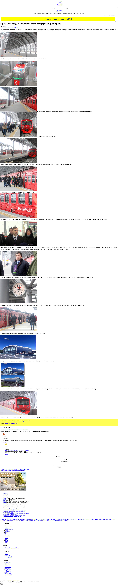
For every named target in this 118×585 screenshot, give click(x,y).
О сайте (60, 2)
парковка (15, 520)
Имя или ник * (65, 459)
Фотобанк (6, 541)
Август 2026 (8, 562)
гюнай (95, 519)
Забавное (6, 530)
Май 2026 (7, 565)
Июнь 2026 (7, 564)
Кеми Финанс (7, 531)
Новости (16, 27)
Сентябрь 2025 (8, 574)
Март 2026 (7, 568)
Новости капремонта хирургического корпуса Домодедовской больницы (14, 515)
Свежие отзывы (5, 493)
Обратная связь (60, 3)
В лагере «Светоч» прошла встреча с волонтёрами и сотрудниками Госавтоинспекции (16, 513)
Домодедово (13, 27)
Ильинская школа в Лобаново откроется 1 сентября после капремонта (14, 511)
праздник (31, 520)
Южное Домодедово (56, 519)
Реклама (6, 538)
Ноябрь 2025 (8, 572)
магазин (1, 520)
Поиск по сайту (52, 8)
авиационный (62, 519)
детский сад (101, 519)
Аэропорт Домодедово (7, 27)
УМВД (51, 519)
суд (48, 520)
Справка (6, 540)
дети (98, 519)
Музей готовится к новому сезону (8, 517)
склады (44, 520)
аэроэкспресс (7, 429)
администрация (72, 519)
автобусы (67, 519)
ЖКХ (15, 519)
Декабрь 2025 (8, 571)
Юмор (6, 542)
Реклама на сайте (10, 556)
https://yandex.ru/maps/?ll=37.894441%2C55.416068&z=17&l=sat (17, 450)
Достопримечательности (9, 529)
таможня (51, 520)
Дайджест (6, 527)
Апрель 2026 (8, 567)
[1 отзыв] (17, 508)
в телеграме (24, 421)
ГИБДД (5, 519)
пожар (24, 520)
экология (63, 520)
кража (114, 519)
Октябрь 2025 (8, 573)
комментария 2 (25, 429)
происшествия (36, 520)
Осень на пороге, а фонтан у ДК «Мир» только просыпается (12, 509)
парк (13, 520)
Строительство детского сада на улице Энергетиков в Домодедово (15, 469)
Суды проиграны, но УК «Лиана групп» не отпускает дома (12, 516)
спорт (47, 520)
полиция (27, 520)
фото (58, 520)
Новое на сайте (5, 494)
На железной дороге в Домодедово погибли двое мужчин (12, 470)
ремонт (41, 520)
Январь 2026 (8, 570)
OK (1, 583)
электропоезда (19, 429)
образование (9, 520)
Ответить (4, 442)
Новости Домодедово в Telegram (12, 547)
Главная (60, 1)
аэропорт (3, 429)
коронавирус (110, 519)
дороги (104, 519)
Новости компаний (8, 534)
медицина (5, 520)
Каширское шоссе (19, 519)
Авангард (2, 519)
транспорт (15, 429)
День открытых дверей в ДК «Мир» (8, 512)
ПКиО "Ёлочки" (46, 519)
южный (66, 520)
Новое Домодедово (29, 519)
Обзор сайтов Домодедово (10, 548)
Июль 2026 (7, 563)
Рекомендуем (10, 557)
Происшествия (60, 4)
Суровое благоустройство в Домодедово (9, 508)
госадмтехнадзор (90, 519)
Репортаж (6, 539)
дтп (107, 519)
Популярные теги (5, 495)
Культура (24, 519)
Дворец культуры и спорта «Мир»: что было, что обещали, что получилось (14, 510)
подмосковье (20, 520)
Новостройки (60, 5)
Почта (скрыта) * (64, 461)
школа (60, 520)
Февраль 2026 (8, 569)
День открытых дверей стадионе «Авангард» (10, 514)
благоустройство (83, 519)
